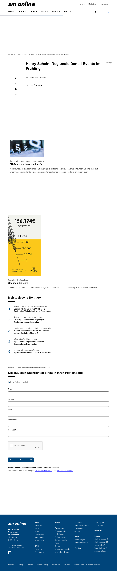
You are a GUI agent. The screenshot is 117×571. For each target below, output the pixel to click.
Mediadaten (92, 4)
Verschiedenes (99, 548)
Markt (66, 11)
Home (13, 54)
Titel (10, 410)
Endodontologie (60, 537)
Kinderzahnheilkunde (62, 549)
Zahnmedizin (39, 537)
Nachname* (13, 430)
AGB (19, 565)
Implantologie (59, 534)
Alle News (38, 525)
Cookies (30, 565)
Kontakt (82, 4)
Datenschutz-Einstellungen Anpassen (87, 565)
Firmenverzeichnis (81, 543)
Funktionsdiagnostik (82, 525)
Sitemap (67, 565)
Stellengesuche (100, 542)
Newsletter (105, 4)
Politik (37, 528)
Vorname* (12, 420)
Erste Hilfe (38, 549)
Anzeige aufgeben (100, 551)
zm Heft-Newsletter (65, 471)
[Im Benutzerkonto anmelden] (96, 11)
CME (21, 11)
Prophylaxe (78, 522)
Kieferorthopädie (61, 540)
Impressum (56, 565)
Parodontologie (60, 531)
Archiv (44, 11)
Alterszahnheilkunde (62, 552)
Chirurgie (58, 546)
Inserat (55, 11)
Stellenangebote (100, 539)
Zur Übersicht (36, 85)
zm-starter (98, 531)
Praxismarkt (98, 545)
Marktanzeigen (80, 540)
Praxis (37, 531)
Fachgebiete (59, 528)
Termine (33, 11)
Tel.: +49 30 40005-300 (16, 545)
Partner (11, 565)
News (11, 11)
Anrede (11, 399)
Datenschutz (41, 565)
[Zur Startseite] (21, 3)
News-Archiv (39, 540)
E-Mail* (11, 389)
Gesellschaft (39, 534)
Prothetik (58, 543)
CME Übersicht (40, 552)
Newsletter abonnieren (19, 460)
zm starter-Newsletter (43, 471)
